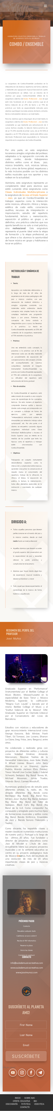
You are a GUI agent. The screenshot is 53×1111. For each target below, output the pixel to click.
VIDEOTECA (39, 1104)
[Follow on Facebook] (31, 1073)
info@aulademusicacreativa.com (26, 962)
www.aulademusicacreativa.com (26, 967)
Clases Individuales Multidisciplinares (25, 191)
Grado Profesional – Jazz (32, 98)
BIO (35, 1101)
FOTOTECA (25, 1104)
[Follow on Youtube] (13, 1073)
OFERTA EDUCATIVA (21, 1101)
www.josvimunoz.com (26, 972)
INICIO (18, 1097)
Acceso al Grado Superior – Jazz (26, 196)
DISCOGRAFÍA (12, 1104)
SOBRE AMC (29, 1097)
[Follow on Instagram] (22, 1073)
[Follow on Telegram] (40, 1073)
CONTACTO (25, 1107)
